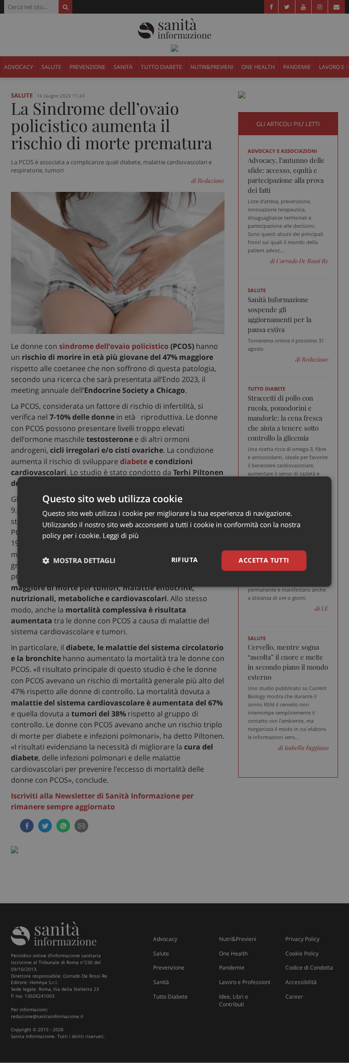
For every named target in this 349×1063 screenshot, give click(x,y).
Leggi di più (121, 535)
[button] (78, 561)
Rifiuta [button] (184, 559)
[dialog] (174, 531)
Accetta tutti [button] (264, 560)
